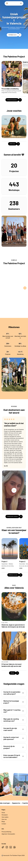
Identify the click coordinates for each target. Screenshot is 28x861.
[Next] (24, 77)
